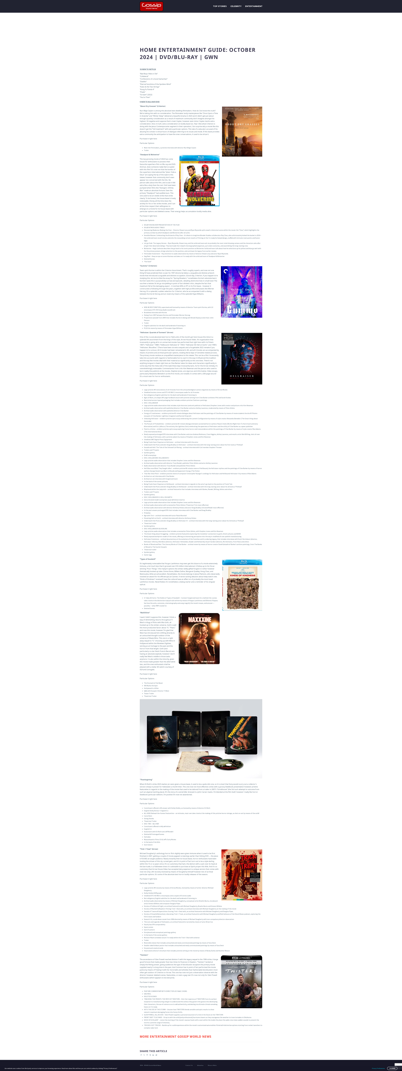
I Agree (392, 1068)
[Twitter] (144, 1055)
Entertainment (253, 6)
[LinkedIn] (153, 1055)
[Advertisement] (201, 28)
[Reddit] (156, 1055)
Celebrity (235, 6)
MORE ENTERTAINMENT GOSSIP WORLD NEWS (175, 1037)
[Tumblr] (150, 1055)
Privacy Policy (212, 1065)
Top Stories (220, 6)
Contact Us (189, 1065)
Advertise (200, 1065)
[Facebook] (141, 1055)
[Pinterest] (147, 1055)
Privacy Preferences (378, 1068)
